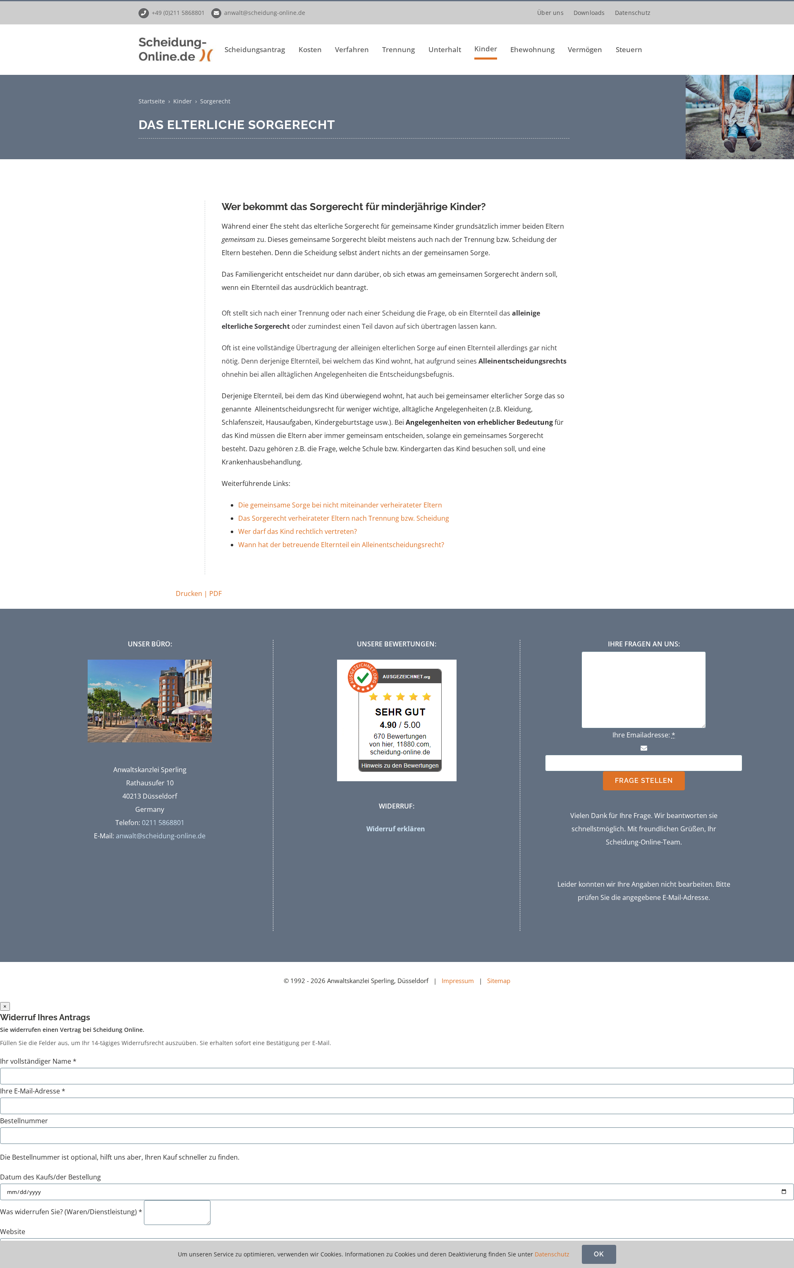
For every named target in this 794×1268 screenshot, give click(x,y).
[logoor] (177, 37)
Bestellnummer (24, 1120)
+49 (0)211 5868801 (178, 13)
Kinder (182, 101)
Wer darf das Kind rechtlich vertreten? (297, 531)
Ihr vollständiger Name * (38, 1061)
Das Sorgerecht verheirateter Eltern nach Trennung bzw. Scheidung (343, 518)
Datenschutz (552, 1254)
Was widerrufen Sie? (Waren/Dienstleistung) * (71, 1211)
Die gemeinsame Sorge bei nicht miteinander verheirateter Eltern (340, 505)
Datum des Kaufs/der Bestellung (50, 1177)
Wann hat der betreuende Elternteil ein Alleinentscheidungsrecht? (341, 544)
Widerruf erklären (395, 828)
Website (12, 1231)
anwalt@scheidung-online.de (264, 13)
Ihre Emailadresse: (643, 734)
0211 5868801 (163, 822)
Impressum (458, 980)
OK (599, 1254)
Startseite (152, 101)
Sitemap (498, 980)
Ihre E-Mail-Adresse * (32, 1091)
